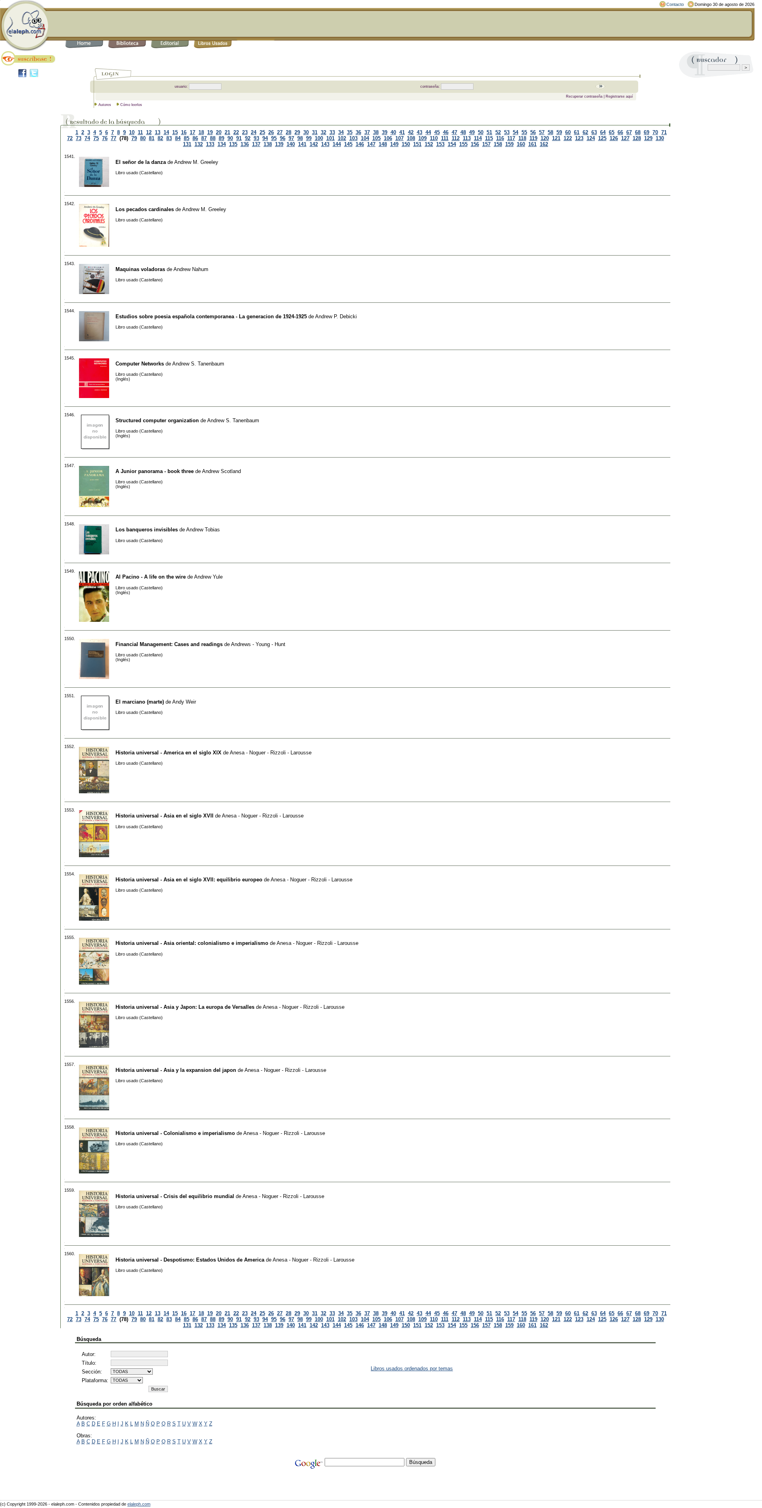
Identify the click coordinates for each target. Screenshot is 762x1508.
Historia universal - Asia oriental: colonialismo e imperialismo (191, 943)
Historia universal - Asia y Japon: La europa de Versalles (184, 1007)
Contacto (675, 4)
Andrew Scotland (221, 471)
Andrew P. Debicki (336, 316)
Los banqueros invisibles (146, 530)
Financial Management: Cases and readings (169, 644)
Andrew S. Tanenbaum (198, 364)
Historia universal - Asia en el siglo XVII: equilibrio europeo (188, 880)
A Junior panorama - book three (154, 471)
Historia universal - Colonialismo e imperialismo (175, 1133)
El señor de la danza (140, 162)
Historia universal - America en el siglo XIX (168, 753)
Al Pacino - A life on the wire (150, 577)
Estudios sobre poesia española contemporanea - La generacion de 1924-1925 (211, 316)
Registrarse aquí (619, 96)
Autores (104, 105)
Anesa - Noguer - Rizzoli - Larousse (271, 753)
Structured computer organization (157, 420)
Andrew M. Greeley (196, 162)
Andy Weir (184, 702)
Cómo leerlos (131, 105)
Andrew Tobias (203, 530)
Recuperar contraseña (584, 96)
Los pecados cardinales (144, 209)
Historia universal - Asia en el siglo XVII (164, 816)
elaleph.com (138, 1504)
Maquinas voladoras (140, 269)
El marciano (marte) (139, 702)
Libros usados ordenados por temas (412, 1368)
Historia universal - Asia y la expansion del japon (175, 1070)
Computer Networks (139, 364)
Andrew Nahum (190, 269)
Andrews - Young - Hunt (258, 644)
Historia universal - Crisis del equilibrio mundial (174, 1196)
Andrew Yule (208, 577)
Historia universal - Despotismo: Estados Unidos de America (189, 1260)
